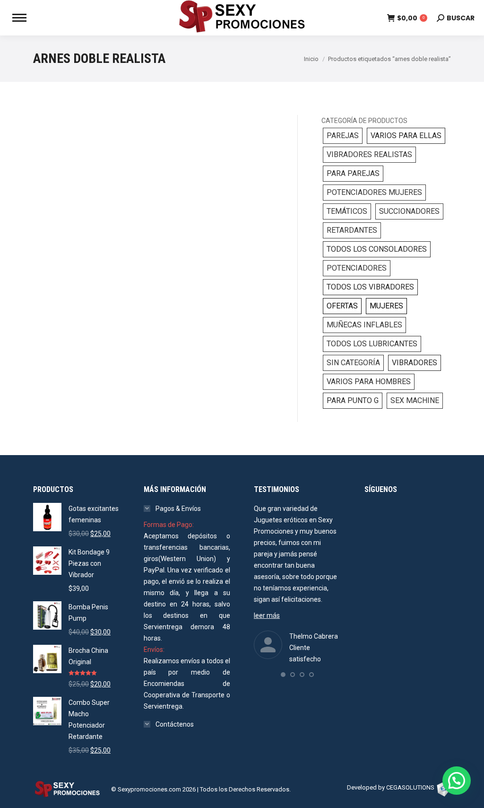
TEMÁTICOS (347, 211)
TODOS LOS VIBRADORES (370, 286)
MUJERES (386, 305)
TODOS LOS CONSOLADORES (377, 249)
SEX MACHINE (414, 400)
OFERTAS (342, 305)
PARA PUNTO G (353, 400)
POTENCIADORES (357, 267)
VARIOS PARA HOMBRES (369, 381)
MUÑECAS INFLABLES (364, 324)
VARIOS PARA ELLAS (406, 135)
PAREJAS (343, 135)
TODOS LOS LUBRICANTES (372, 343)
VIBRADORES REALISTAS (369, 154)
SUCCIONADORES (409, 211)
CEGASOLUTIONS (410, 787)
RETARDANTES (352, 230)
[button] (283, 674)
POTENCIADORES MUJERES (374, 192)
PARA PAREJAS (353, 173)
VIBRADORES (414, 362)
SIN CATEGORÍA (353, 362)
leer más (267, 615)
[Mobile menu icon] (19, 17)
